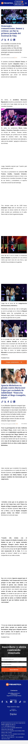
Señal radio (18, 4)
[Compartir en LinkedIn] (14, 40)
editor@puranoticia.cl (14, 693)
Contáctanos (14, 694)
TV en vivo (18, 1)
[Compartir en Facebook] (8, 40)
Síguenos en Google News (14, 695)
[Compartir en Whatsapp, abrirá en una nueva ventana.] (11, 40)
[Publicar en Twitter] (5, 40)
